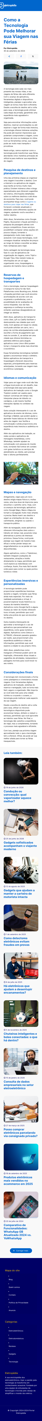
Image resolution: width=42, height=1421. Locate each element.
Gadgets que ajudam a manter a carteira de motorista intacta (19, 894)
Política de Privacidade (18, 1303)
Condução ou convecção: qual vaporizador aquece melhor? (17, 796)
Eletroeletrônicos (16, 1331)
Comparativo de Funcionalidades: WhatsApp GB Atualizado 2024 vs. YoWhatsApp (17, 1231)
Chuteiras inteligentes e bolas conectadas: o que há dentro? (20, 1037)
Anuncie (12, 1310)
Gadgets (12, 1354)
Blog (11, 1279)
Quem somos (14, 1287)
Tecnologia (13, 1362)
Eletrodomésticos (16, 1338)
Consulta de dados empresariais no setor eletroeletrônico (19, 1085)
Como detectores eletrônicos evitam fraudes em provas (16, 941)
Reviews (12, 1346)
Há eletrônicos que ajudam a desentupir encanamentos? (18, 989)
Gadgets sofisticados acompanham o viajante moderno (20, 846)
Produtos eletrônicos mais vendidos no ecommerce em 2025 (18, 1181)
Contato (12, 1295)
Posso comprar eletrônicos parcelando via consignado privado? (21, 1133)
